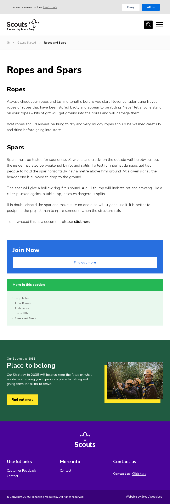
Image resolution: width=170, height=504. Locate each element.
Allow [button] (151, 7)
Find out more (85, 262)
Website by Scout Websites (144, 497)
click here (82, 221)
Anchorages (22, 308)
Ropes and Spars (25, 318)
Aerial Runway (23, 303)
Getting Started (26, 43)
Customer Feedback (21, 470)
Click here (139, 474)
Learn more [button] (50, 7)
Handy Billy (21, 313)
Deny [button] (130, 7)
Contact (12, 476)
